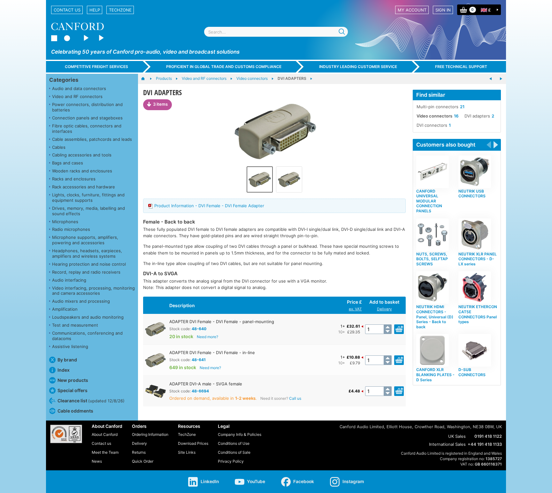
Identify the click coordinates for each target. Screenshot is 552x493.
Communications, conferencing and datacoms (87, 335)
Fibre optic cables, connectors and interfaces (86, 128)
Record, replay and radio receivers (86, 272)
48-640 (199, 328)
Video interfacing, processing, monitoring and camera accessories (93, 290)
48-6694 (200, 391)
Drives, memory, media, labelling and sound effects (88, 211)
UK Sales (457, 436)
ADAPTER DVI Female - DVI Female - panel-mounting (221, 321)
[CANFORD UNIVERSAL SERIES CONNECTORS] (501, 79)
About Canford (105, 434)
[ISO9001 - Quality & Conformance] (66, 434)
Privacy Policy (231, 461)
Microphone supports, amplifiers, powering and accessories (85, 240)
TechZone (120, 9)
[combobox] (276, 32)
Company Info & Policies (239, 434)
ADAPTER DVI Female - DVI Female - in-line (212, 352)
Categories (63, 80)
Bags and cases (67, 162)
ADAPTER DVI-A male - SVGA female (205, 383)
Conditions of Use (233, 443)
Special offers (72, 390)
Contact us (67, 9)
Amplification (65, 309)
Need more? (207, 336)
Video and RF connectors (77, 96)
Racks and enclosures (74, 178)
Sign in (443, 9)
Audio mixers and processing (81, 301)
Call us (295, 398)
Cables (58, 147)
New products (72, 380)
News (97, 461)
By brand (67, 359)
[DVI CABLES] (491, 79)
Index (63, 370)
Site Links (186, 452)
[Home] (146, 79)
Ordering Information (150, 434)
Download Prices (193, 443)
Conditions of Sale (234, 452)
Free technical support (461, 66)
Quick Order (142, 461)
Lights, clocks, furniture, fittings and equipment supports (88, 197)
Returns (139, 452)
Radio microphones (71, 229)
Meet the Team (105, 452)
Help (94, 9)
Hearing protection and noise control (89, 264)
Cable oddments (75, 410)
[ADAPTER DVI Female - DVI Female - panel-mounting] (274, 131)
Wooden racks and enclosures (82, 170)
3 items (160, 104)
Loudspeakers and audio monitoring (88, 317)
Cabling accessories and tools (81, 154)
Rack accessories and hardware (83, 186)
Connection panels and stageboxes (87, 117)
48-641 (199, 359)
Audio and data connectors (79, 88)
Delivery (384, 309)
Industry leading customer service (358, 66)
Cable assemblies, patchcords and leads (92, 139)
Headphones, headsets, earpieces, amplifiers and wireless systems (87, 253)
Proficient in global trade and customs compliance (223, 66)
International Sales (447, 444)
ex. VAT (355, 309)
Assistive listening (70, 346)
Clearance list (91, 400)
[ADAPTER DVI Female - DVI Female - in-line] (289, 179)
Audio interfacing (69, 280)
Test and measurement (75, 325)
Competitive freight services (96, 66)
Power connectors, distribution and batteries (87, 107)
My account (412, 9)
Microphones (65, 221)
